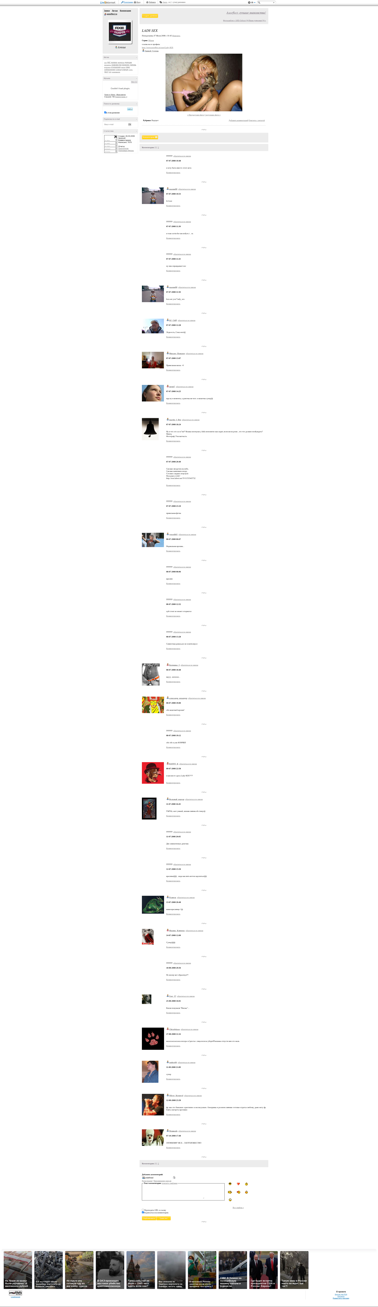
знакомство (116, 65)
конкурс (125, 65)
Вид (253, 3)
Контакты (341, 1296)
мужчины (107, 67)
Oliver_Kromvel (176, 1095)
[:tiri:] (246, 1192)
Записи (107, 11)
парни (123, 67)
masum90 (173, 189)
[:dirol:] (230, 1183)
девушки (128, 62)
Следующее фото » (213, 115)
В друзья (122, 47)
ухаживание (116, 72)
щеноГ (172, 387)
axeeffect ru (105, 14)
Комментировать (173, 172)
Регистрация (128, 2)
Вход (138, 2)
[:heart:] (238, 1184)
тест (106, 72)
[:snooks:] (230, 1192)
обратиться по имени (182, 156)
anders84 (173, 1062)
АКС (109, 62)
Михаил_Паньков (177, 353)
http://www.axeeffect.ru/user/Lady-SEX (157, 47)
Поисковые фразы (126, 151)
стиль (131, 70)
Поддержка (249, 2)
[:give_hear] (238, 1192)
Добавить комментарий (238, 120)
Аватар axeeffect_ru (120, 32)
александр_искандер (178, 698)
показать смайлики (169, 1183)
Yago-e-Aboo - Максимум (115, 95)
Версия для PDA (341, 1294)
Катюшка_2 (174, 665)
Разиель (172, 897)
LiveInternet (108, 2)
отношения (116, 67)
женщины (107, 65)
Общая (151, 40)
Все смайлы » (238, 1207)
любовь (133, 65)
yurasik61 (173, 534)
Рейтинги (152, 2)
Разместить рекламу (341, 1298)
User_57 (172, 996)
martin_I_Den (175, 420)
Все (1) (134, 82)
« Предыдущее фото (195, 115)
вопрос (114, 62)
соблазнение (109, 70)
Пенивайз (173, 1131)
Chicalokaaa (174, 1029)
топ (110, 72)
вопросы (121, 62)
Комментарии (125, 11)
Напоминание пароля (162, 1181)
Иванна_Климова (177, 930)
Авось (165, 2)
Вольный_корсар (176, 799)
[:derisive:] (246, 1184)
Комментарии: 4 (121, 97)
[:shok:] (230, 1199)
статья (125, 69)
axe (105, 62)
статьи (119, 69)
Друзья (115, 11)
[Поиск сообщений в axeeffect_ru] (130, 109)
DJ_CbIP (173, 320)
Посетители (123, 149)
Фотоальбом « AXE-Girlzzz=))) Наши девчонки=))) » (244, 20)
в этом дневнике (113, 113)
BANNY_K (173, 764)
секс (128, 67)
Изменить (176, 36)
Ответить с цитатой (257, 120)
